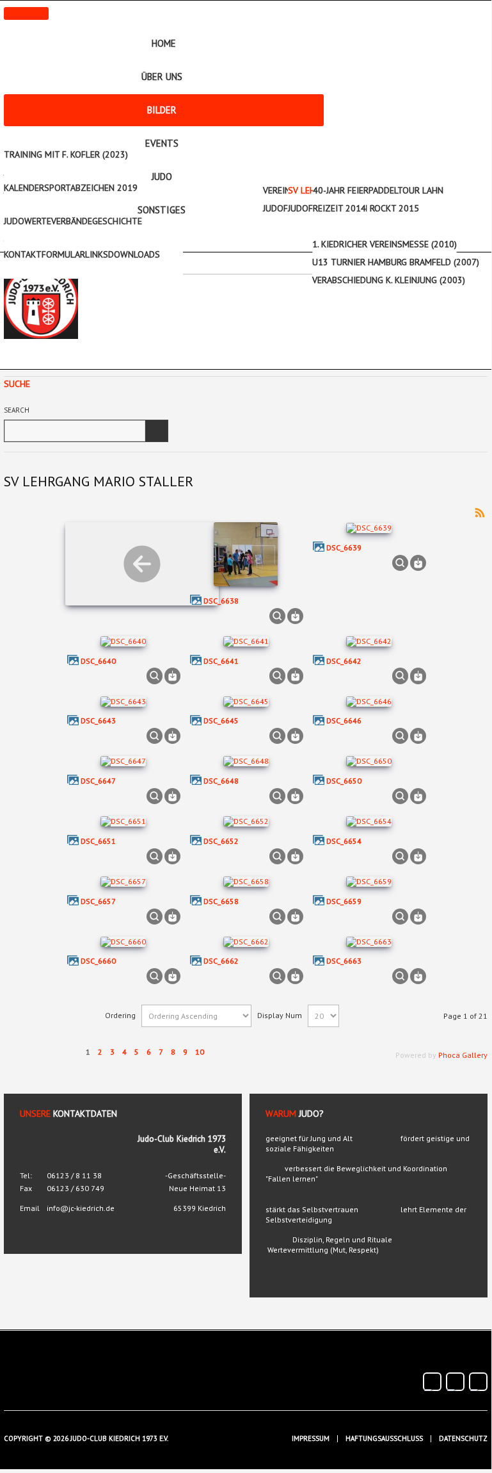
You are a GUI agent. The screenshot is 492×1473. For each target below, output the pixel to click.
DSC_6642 (343, 661)
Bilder (162, 110)
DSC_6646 (343, 720)
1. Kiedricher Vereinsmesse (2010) (384, 244)
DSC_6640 (98, 661)
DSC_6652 (221, 841)
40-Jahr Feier (341, 190)
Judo (162, 176)
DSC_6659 (343, 901)
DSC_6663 (343, 961)
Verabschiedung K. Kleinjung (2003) (388, 280)
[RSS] (480, 511)
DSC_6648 (221, 781)
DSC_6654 (343, 841)
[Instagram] (478, 1381)
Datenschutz (463, 1438)
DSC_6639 (343, 547)
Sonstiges (162, 210)
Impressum (310, 1438)
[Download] (295, 615)
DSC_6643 (98, 720)
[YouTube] (455, 1381)
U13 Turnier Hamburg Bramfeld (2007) (395, 262)
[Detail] (277, 615)
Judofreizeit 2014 (327, 208)
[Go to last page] (244, 1044)
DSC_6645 (221, 720)
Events (162, 143)
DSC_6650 (343, 781)
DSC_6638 (221, 600)
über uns (161, 76)
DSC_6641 (221, 661)
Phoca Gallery (463, 1055)
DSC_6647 (98, 781)
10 (199, 1052)
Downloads (134, 254)
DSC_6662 (221, 961)
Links (96, 254)
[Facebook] (432, 1381)
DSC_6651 (98, 841)
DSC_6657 (98, 901)
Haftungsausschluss (384, 1438)
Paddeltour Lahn (406, 190)
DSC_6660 (98, 961)
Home (164, 43)
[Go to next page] (220, 1044)
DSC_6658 (221, 901)
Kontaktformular (44, 254)
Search (16, 410)
